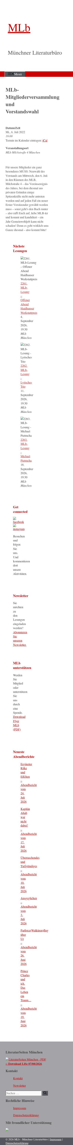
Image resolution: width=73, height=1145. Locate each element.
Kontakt (18, 1078)
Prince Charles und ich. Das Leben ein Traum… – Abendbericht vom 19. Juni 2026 (29, 998)
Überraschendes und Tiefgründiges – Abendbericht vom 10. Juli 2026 (30, 874)
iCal (44, 140)
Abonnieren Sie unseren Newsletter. (20, 638)
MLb (19, 27)
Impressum (19, 1108)
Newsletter (19, 1085)
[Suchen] (45, 1093)
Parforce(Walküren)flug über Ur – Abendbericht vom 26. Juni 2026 (34, 947)
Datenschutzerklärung (26, 1115)
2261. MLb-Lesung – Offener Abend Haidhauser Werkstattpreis (29, 298)
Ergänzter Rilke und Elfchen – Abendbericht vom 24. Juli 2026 (29, 783)
